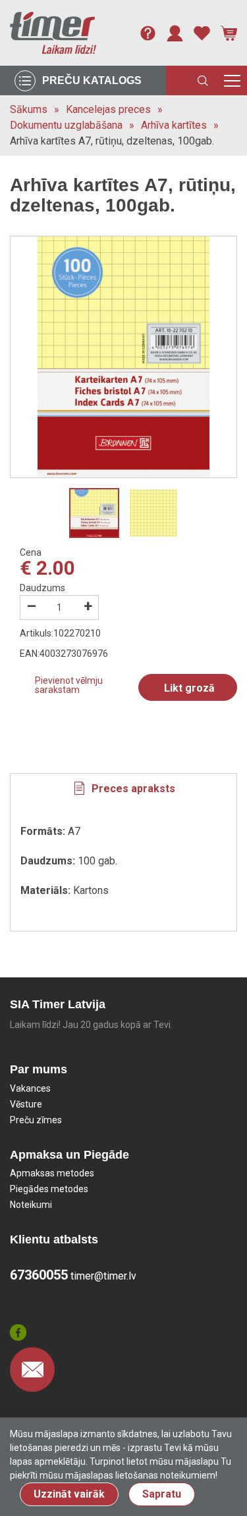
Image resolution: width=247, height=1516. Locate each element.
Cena (30, 552)
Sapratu (161, 1494)
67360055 (39, 1275)
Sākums (28, 109)
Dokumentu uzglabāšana (66, 125)
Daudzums (42, 588)
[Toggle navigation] (232, 80)
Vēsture (26, 1104)
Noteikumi (31, 1204)
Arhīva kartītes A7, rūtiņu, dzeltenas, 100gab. (112, 141)
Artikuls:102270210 (60, 633)
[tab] (123, 789)
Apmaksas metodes (52, 1173)
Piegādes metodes (49, 1189)
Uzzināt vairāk (69, 1494)
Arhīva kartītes (174, 125)
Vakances (30, 1088)
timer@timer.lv (103, 1276)
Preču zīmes (36, 1120)
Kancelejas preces (108, 109)
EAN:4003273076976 (64, 653)
